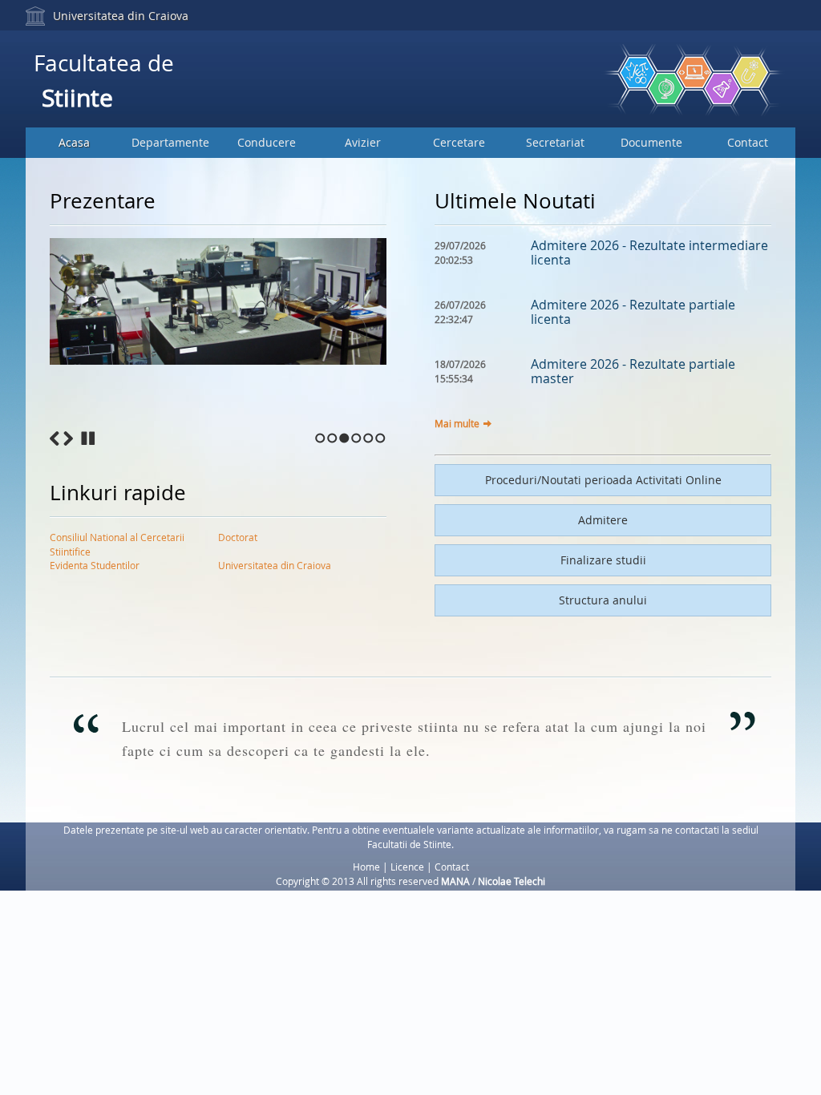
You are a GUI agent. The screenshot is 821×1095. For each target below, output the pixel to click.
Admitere (603, 519)
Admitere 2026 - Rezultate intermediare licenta (649, 252)
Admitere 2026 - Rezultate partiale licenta (633, 312)
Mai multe (457, 423)
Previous (54, 438)
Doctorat (237, 537)
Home (366, 866)
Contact (747, 142)
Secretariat (555, 142)
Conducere (266, 142)
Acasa (74, 142)
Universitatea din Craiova (120, 15)
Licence (407, 866)
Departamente (170, 142)
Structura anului (603, 600)
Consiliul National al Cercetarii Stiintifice (117, 540)
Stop (88, 438)
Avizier (363, 142)
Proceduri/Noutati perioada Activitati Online (603, 479)
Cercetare (459, 142)
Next (68, 438)
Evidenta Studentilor (95, 565)
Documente (651, 142)
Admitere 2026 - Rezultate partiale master (633, 371)
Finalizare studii (603, 560)
